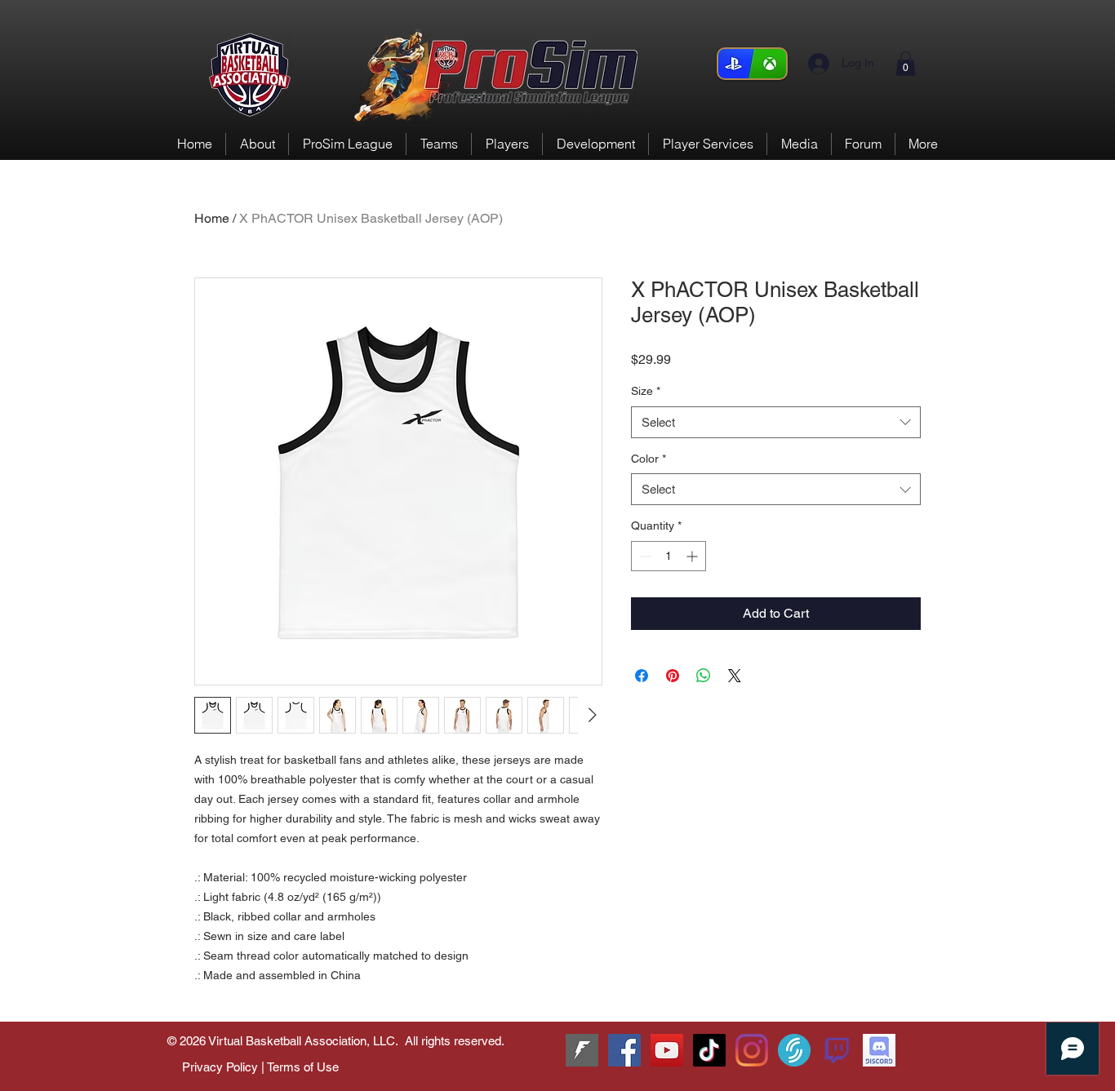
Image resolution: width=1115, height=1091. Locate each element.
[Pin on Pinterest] (672, 675)
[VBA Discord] (879, 1050)
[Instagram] (751, 1050)
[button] (905, 63)
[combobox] (776, 422)
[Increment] (693, 556)
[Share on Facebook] (641, 675)
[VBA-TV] (667, 1050)
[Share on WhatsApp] (703, 675)
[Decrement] (643, 556)
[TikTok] (709, 1050)
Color (648, 458)
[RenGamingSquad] (624, 1050)
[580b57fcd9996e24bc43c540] (836, 1050)
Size (645, 390)
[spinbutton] (668, 556)
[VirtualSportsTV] (794, 1050)
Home (211, 218)
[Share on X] (734, 675)
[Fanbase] (582, 1050)
